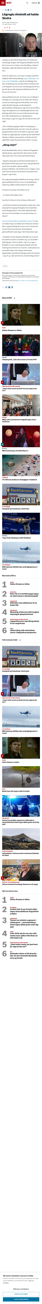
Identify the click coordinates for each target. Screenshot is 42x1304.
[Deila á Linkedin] (11, 10)
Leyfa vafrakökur (21, 1299)
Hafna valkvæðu (21, 1294)
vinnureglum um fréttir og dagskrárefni (28, 280)
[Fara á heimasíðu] (7, 3)
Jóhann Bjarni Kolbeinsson (10, 22)
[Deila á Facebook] (5, 10)
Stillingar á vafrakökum (21, 1289)
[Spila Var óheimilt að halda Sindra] (21, 45)
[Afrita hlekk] (3, 10)
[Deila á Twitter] (8, 10)
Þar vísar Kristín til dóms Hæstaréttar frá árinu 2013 (18, 221)
